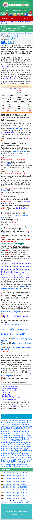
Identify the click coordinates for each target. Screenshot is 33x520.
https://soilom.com (6, 21)
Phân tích (14, 26)
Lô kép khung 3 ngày (8, 444)
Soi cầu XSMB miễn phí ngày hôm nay (15, 464)
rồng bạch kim (14, 36)
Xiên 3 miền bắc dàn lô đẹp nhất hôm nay (15, 269)
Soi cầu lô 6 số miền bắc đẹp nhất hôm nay (16, 263)
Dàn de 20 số (5, 426)
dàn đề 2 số (25, 424)
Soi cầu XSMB (18, 463)
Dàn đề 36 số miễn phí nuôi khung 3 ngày (15, 329)
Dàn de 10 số (15, 424)
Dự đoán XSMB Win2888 (13, 441)
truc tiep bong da (23, 502)
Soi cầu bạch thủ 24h (9, 390)
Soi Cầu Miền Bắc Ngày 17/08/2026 (15, 498)
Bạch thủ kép (12, 421)
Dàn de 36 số (5, 428)
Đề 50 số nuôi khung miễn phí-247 (12, 324)
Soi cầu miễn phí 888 (9, 400)
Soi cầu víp (6, 394)
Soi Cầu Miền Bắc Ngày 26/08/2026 (15, 473)
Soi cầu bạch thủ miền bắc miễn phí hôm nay (16, 277)
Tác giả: (4, 40)
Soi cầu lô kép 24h (9, 461)
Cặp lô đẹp (3, 501)
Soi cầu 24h (14, 457)
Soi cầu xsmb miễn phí (10, 389)
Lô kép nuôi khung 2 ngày (16, 446)
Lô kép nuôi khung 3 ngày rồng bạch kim (16, 447)
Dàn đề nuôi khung (19, 430)
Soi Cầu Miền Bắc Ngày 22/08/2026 (15, 484)
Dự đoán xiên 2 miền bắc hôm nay (13, 272)
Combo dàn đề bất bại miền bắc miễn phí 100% (16, 416)
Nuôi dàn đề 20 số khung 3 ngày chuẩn (16, 287)
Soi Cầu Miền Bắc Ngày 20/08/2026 (15, 490)
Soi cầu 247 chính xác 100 (11, 398)
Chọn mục (25, 18)
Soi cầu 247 (15, 18)
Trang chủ (4, 18)
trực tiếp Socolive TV (13, 502)
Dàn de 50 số (15, 428)
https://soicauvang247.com (23, 21)
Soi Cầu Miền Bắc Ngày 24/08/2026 (15, 478)
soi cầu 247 (11, 40)
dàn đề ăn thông (26, 428)
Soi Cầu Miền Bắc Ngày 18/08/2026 (15, 495)
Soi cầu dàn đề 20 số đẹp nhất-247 (13, 334)
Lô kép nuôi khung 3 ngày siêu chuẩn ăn (15, 449)
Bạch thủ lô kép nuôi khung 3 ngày (16, 422)
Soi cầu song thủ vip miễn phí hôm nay (14, 275)
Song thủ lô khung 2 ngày (21, 466)
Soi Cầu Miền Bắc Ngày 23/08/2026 (15, 481)
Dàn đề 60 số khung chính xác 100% (16, 501)
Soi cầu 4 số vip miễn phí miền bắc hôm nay (16, 266)
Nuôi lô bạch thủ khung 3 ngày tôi (16, 452)
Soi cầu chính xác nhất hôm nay (15, 459)
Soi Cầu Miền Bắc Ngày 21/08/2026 (15, 487)
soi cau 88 (22, 457)
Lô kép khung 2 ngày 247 (22, 443)
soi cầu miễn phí (22, 461)
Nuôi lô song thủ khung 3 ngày (20, 455)
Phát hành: (5, 36)
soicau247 (4, 23)
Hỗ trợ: (3, 38)
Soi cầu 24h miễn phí (9, 386)
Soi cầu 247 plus (7, 396)
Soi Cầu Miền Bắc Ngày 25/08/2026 (15, 476)
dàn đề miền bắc (6, 430)
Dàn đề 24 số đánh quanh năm (21, 426)
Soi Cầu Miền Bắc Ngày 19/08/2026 (15, 493)
